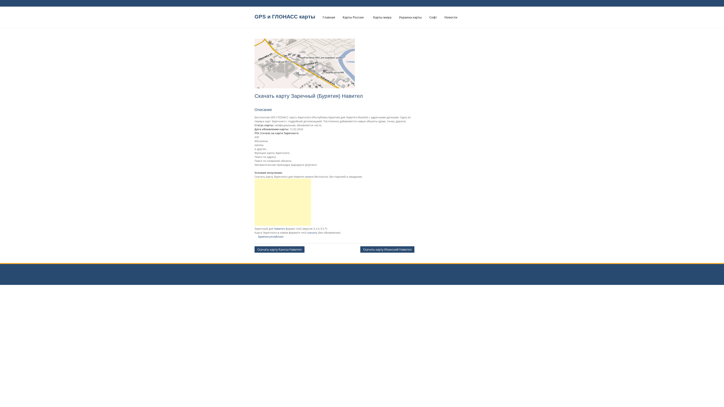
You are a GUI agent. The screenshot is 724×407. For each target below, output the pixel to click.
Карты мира (382, 17)
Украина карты (410, 17)
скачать (312, 232)
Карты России (353, 17)
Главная (329, 17)
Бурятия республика (270, 236)
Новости (450, 17)
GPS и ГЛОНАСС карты (285, 17)
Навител (279, 228)
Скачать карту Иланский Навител (387, 249)
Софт (433, 17)
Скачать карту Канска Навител (279, 249)
